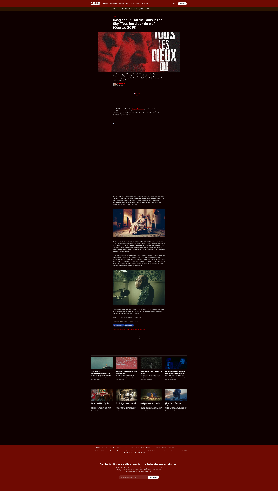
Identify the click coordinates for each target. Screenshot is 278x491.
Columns (173, 450)
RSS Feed (118, 447)
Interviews (145, 3)
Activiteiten (157, 447)
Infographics (117, 450)
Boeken (164, 447)
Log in (174, 3)
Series (132, 3)
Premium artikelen (164, 450)
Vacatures (105, 3)
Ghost (185, 450)
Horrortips (109, 450)
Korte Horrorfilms (139, 450)
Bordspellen (171, 447)
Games (138, 3)
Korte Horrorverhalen (127, 450)
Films (127, 3)
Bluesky (125, 447)
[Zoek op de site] (170, 3)
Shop (137, 447)
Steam (142, 447)
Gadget (102, 450)
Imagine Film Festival (138, 109)
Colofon (98, 447)
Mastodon (131, 447)
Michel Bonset (121, 83)
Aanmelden (182, 3)
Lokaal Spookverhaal (151, 450)
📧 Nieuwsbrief (129, 325)
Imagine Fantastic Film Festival (130, 329)
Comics (96, 450)
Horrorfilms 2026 (128, 452)
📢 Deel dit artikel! (118, 325)
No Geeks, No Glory (140, 452)
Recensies (121, 3)
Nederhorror (113, 3)
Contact (111, 447)
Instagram (149, 447)
